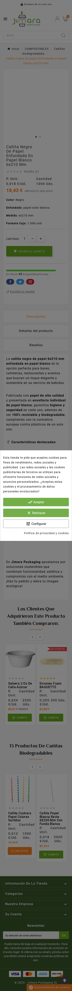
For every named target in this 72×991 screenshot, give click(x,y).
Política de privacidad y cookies (46, 533)
